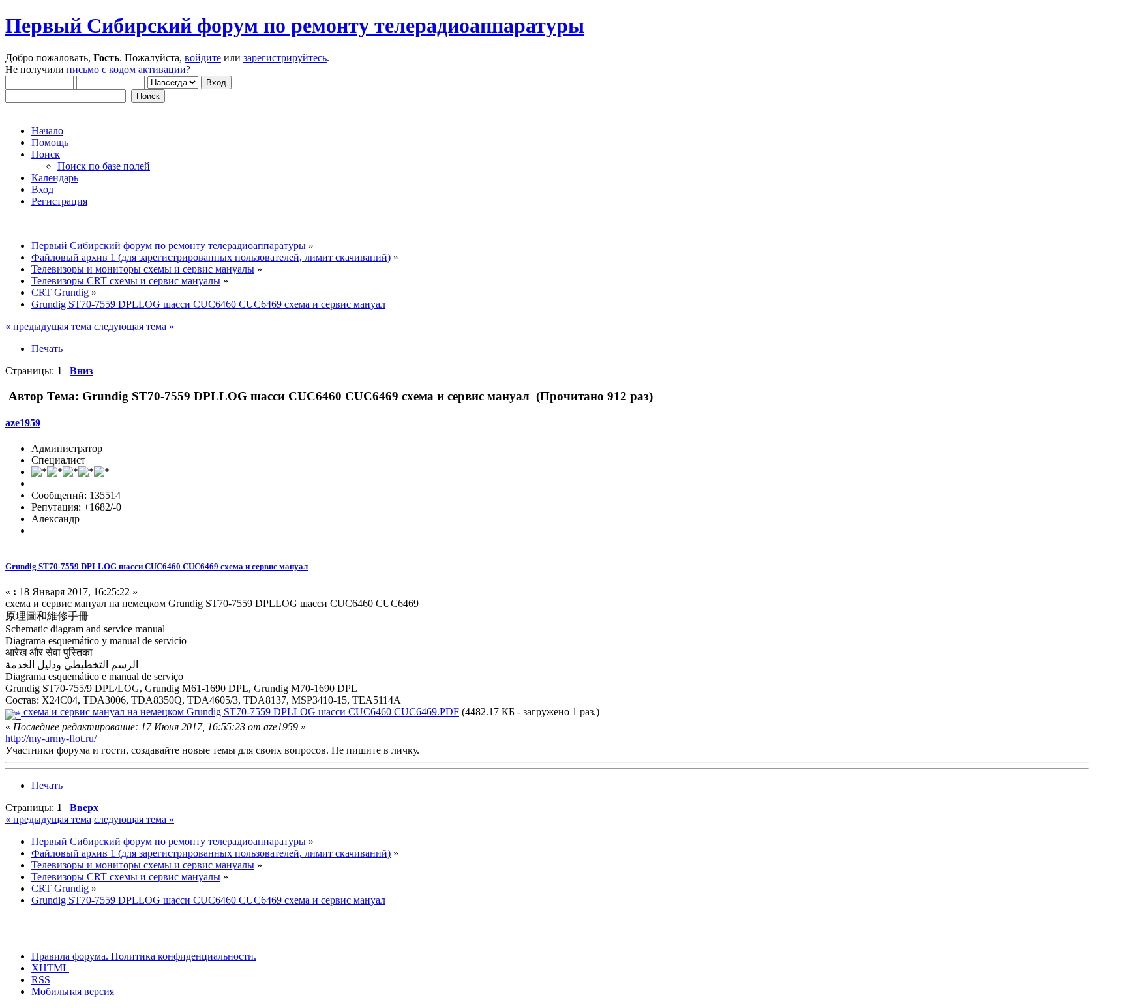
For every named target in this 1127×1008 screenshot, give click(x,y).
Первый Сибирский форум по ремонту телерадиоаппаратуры (294, 25)
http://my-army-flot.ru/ (51, 738)
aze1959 (22, 422)
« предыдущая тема (48, 326)
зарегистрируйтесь (285, 57)
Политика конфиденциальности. (182, 956)
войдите (203, 57)
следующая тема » (134, 326)
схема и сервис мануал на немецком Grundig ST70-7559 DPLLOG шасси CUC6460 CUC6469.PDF (240, 711)
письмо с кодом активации (126, 69)
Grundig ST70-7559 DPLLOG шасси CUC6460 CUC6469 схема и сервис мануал (156, 566)
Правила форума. (69, 956)
